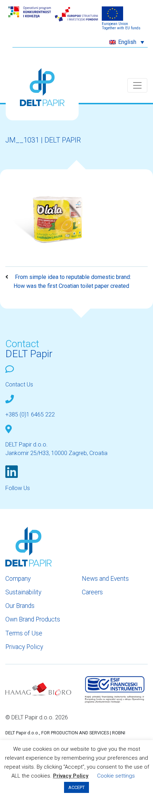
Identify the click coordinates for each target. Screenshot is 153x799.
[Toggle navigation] (137, 85)
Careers (92, 592)
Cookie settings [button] (116, 776)
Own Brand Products (32, 619)
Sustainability (23, 592)
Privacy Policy (24, 646)
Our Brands (20, 605)
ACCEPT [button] (76, 787)
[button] (127, 42)
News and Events (105, 578)
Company (18, 578)
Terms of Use (23, 633)
